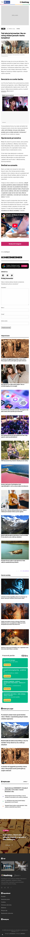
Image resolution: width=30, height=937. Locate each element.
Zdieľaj (7, 2)
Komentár (3, 287)
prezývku (3, 91)
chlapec (9, 257)
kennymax (12, 933)
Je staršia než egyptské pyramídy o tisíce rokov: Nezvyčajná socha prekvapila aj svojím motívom (14, 768)
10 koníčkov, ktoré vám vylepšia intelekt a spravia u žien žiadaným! (14, 837)
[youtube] (5, 888)
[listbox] (23, 781)
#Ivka (18, 28)
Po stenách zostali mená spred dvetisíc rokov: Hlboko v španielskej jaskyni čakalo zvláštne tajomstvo (14, 717)
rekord (15, 257)
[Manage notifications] (2, 934)
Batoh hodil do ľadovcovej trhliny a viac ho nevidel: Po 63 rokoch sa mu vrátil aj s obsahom (14, 742)
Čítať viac (8, 845)
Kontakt (3, 896)
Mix (3, 28)
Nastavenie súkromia (7, 913)
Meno (3, 307)
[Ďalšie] (27, 866)
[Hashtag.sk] (24, 2)
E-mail (3, 314)
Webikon (23, 933)
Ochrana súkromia (6, 905)
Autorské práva (5, 899)
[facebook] (1, 888)
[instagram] (8, 888)
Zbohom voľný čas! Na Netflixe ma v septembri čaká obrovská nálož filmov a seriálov (14, 648)
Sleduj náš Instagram (15, 244)
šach (20, 257)
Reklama (3, 907)
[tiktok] (11, 888)
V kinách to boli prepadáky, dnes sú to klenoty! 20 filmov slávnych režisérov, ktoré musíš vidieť (14, 597)
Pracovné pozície (8, 655)
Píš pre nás (4, 910)
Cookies (3, 902)
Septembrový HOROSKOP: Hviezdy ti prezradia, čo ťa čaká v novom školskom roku (16, 789)
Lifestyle (6, 830)
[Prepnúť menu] (2, 2)
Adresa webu (4, 321)
